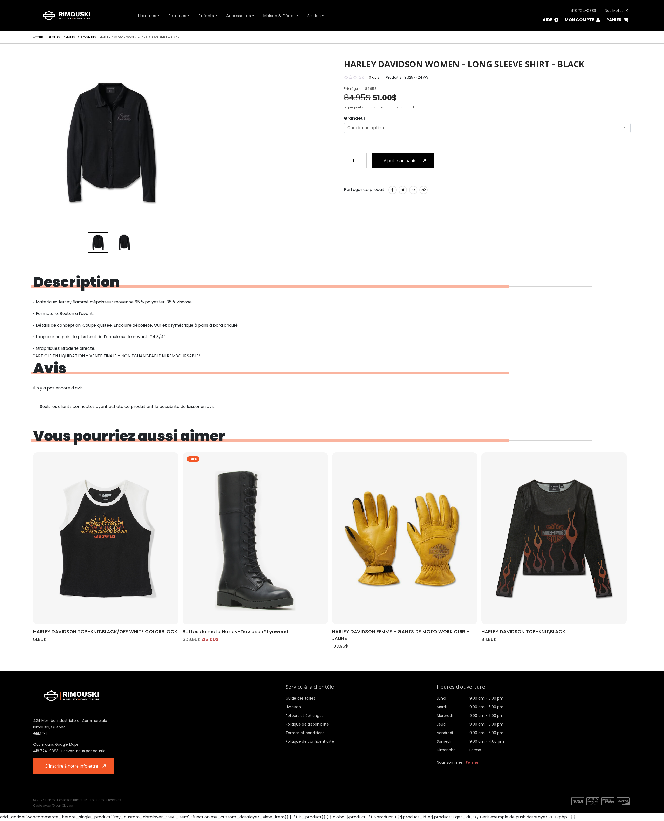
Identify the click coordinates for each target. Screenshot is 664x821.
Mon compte (580, 20)
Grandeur (354, 118)
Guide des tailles (300, 698)
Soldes (314, 16)
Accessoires (238, 16)
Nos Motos (615, 10)
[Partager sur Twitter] (403, 190)
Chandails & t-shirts (80, 37)
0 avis (374, 77)
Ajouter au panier (401, 160)
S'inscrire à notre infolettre (71, 766)
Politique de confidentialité (310, 741)
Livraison (293, 706)
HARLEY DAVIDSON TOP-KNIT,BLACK (523, 631)
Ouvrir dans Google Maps (56, 744)
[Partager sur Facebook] (392, 190)
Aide (548, 20)
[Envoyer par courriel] (413, 190)
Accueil (39, 37)
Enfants (206, 16)
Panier (614, 20)
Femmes (177, 16)
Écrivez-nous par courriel (83, 751)
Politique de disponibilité (307, 724)
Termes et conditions (305, 732)
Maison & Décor (279, 16)
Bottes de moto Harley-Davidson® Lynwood (235, 631)
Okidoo (67, 805)
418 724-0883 (583, 10)
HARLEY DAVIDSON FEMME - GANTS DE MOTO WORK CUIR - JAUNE (400, 634)
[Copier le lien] (423, 190)
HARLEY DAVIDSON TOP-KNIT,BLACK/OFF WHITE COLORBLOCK (105, 631)
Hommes (147, 16)
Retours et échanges (304, 715)
